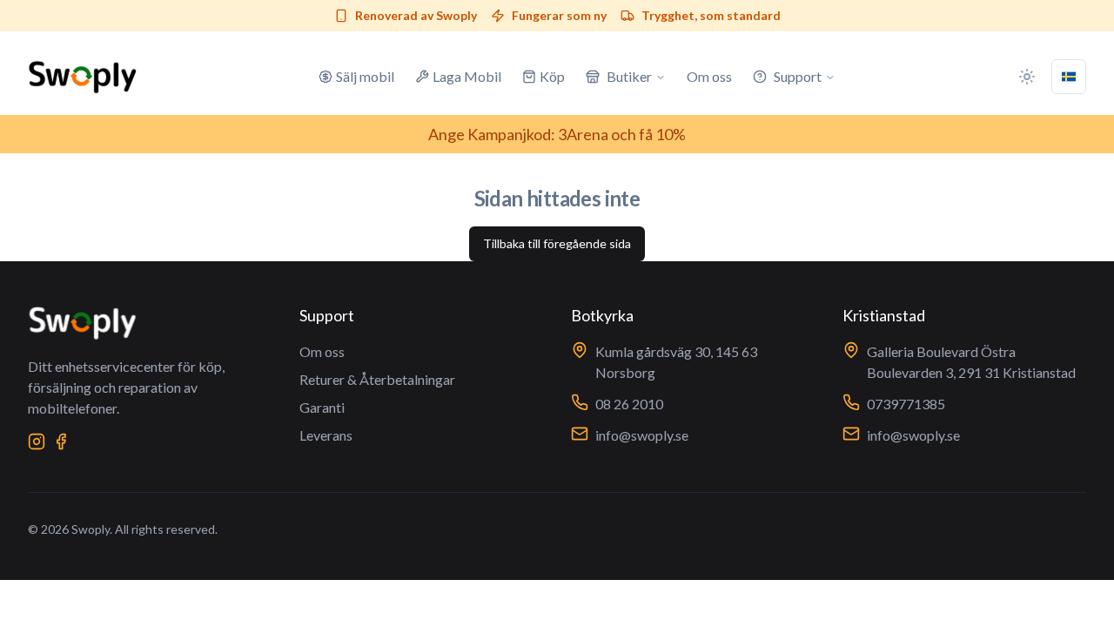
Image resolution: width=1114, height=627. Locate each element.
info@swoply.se (641, 435)
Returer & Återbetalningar (377, 379)
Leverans (325, 435)
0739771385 (906, 403)
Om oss (322, 351)
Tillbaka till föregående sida (557, 243)
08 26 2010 (629, 403)
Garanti (322, 407)
